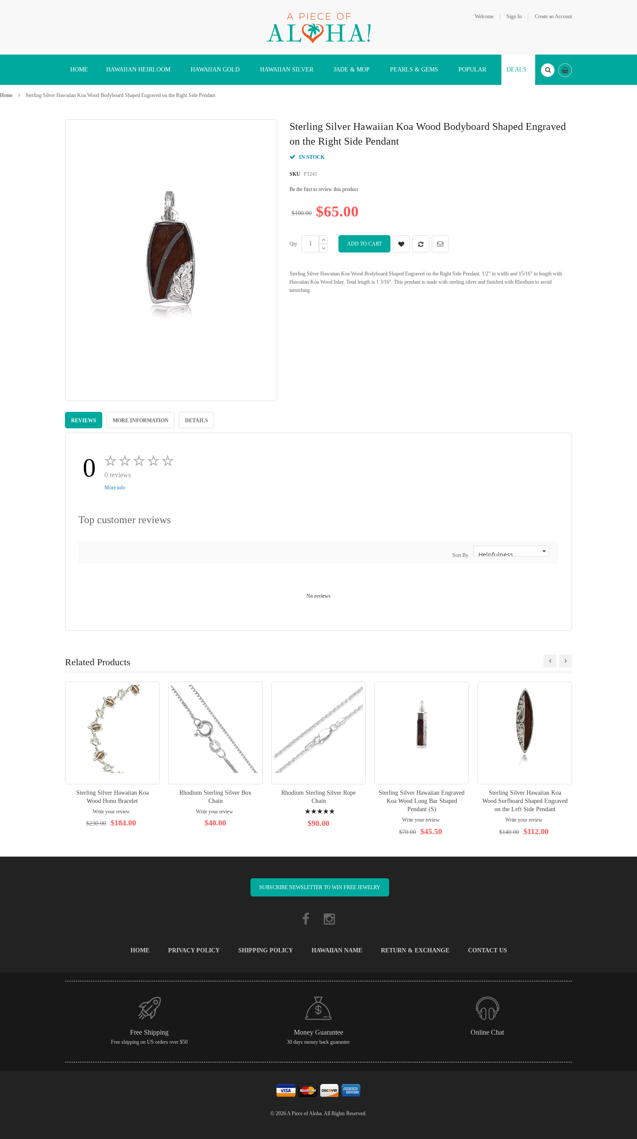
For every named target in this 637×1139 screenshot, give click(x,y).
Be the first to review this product (323, 189)
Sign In (514, 16)
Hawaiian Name (337, 950)
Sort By (460, 555)
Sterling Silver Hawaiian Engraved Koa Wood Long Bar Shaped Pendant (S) (422, 801)
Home (6, 95)
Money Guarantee (318, 1032)
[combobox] (548, 70)
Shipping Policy (265, 950)
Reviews (83, 420)
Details (196, 420)
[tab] (83, 420)
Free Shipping (149, 1032)
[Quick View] (112, 733)
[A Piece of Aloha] (318, 27)
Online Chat (487, 1032)
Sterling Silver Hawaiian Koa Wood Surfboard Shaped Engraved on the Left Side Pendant (525, 801)
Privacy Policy (194, 950)
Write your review (111, 812)
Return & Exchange (415, 950)
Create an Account (553, 16)
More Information (141, 420)
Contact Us (487, 950)
